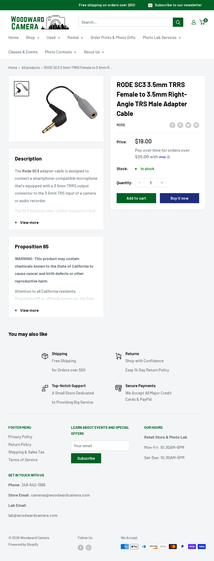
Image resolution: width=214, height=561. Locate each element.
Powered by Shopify (23, 544)
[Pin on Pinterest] (180, 124)
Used (51, 37)
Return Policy (19, 444)
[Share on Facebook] (172, 124)
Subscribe (86, 458)
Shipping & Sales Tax (26, 451)
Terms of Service (23, 459)
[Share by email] (196, 124)
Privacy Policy (20, 436)
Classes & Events (23, 51)
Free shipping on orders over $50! (107, 5)
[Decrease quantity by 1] (139, 182)
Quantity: (124, 182)
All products (31, 67)
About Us (92, 51)
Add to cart (136, 198)
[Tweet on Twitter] (188, 124)
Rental (73, 37)
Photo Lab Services (159, 37)
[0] (202, 22)
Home (13, 37)
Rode (121, 125)
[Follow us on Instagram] (89, 547)
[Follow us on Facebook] (81, 547)
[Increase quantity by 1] (162, 182)
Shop (30, 37)
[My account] (194, 22)
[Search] (178, 22)
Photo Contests (58, 51)
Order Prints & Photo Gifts (112, 37)
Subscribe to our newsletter (178, 5)
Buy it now (180, 198)
